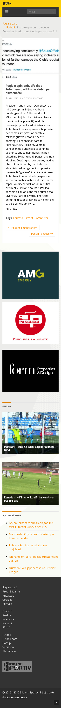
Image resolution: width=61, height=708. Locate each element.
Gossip (6, 643)
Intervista (8, 619)
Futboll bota (9, 639)
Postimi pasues (40, 233)
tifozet (28, 218)
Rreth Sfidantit (11, 591)
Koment (7, 623)
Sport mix (8, 647)
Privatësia (8, 595)
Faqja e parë (9, 23)
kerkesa (18, 218)
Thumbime (9, 651)
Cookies (7, 599)
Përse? (6, 627)
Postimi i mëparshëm (24, 228)
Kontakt (7, 604)
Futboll (10, 27)
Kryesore (38, 98)
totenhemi (41, 218)
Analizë (6, 615)
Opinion (7, 611)
